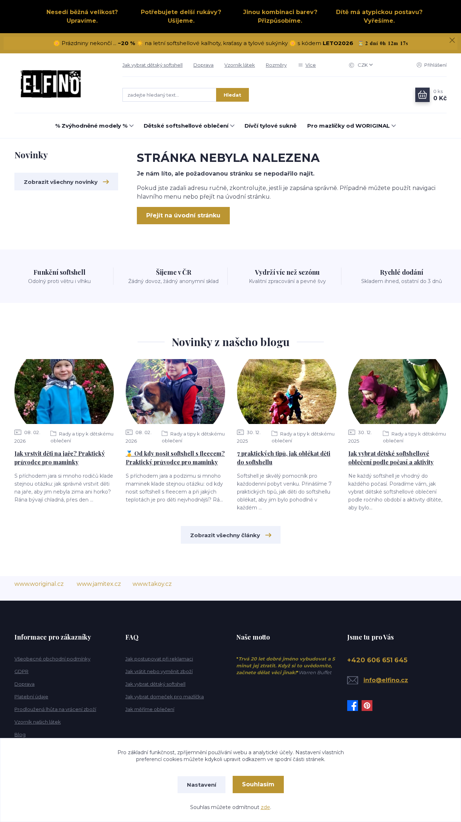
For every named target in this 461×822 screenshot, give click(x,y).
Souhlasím (258, 784)
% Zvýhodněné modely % (91, 125)
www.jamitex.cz (99, 583)
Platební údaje (31, 696)
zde (265, 807)
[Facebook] (354, 705)
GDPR (21, 671)
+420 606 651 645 (377, 660)
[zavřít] (452, 40)
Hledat (232, 95)
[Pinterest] (369, 705)
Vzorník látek (239, 65)
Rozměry (276, 65)
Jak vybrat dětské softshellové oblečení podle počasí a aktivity (391, 458)
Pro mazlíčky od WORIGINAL (348, 125)
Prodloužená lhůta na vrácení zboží (55, 709)
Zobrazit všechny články (225, 535)
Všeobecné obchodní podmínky (52, 659)
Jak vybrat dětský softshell (152, 65)
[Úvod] (61, 83)
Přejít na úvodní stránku (183, 215)
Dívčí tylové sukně (270, 125)
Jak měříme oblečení (149, 709)
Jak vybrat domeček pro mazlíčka (164, 696)
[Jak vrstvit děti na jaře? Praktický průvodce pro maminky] (64, 391)
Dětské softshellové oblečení (186, 125)
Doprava (203, 65)
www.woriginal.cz (39, 583)
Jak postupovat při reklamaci (159, 659)
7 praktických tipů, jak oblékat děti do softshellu (283, 458)
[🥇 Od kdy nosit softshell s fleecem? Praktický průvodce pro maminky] (175, 391)
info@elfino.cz (385, 680)
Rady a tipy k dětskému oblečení (81, 437)
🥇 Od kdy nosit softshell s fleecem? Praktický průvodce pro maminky (175, 458)
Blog (20, 734)
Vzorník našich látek (37, 722)
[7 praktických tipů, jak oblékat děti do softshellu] (286, 391)
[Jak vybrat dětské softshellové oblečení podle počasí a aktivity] (398, 391)
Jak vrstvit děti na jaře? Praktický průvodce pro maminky (59, 458)
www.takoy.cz (152, 583)
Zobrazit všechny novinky (61, 181)
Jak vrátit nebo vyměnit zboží (159, 671)
